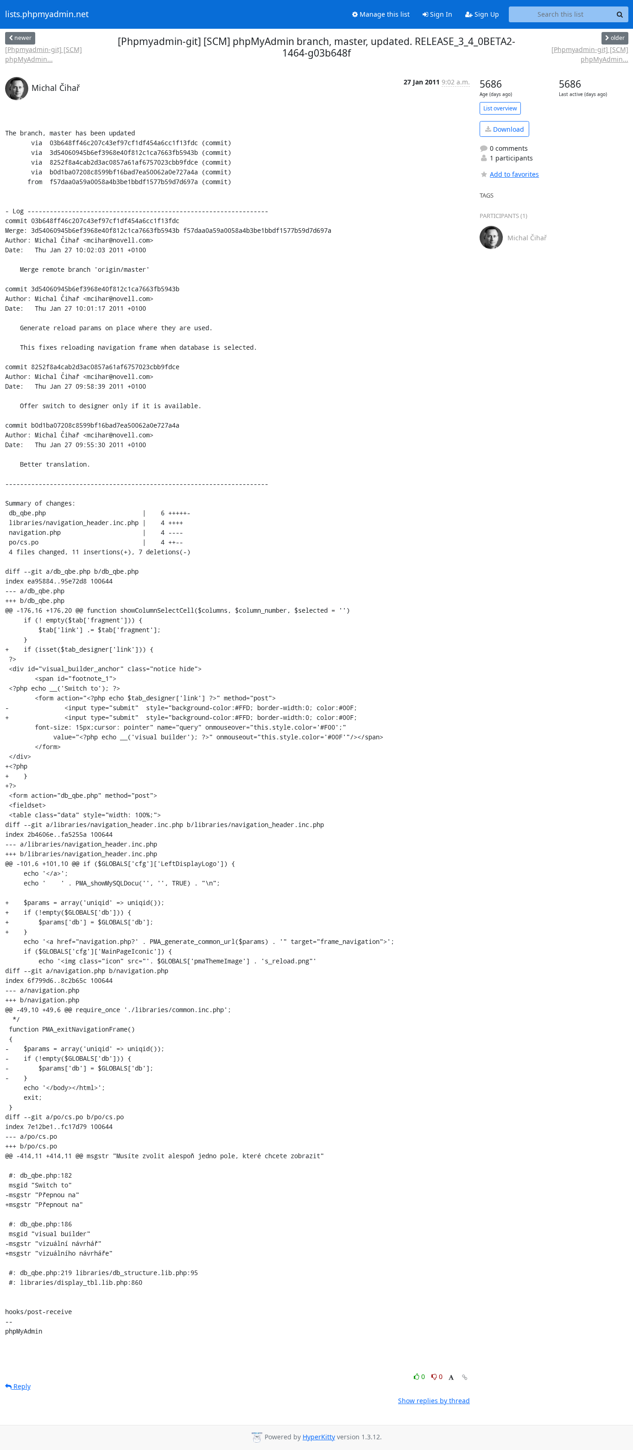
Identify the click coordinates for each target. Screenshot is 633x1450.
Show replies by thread (434, 1400)
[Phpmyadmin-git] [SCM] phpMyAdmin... (43, 54)
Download (507, 129)
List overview (500, 108)
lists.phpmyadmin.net (47, 14)
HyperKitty (319, 1436)
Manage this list (384, 14)
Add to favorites (514, 174)
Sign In (440, 14)
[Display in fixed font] (451, 1378)
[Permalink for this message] (465, 1377)
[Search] (620, 14)
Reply (21, 1386)
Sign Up (486, 14)
